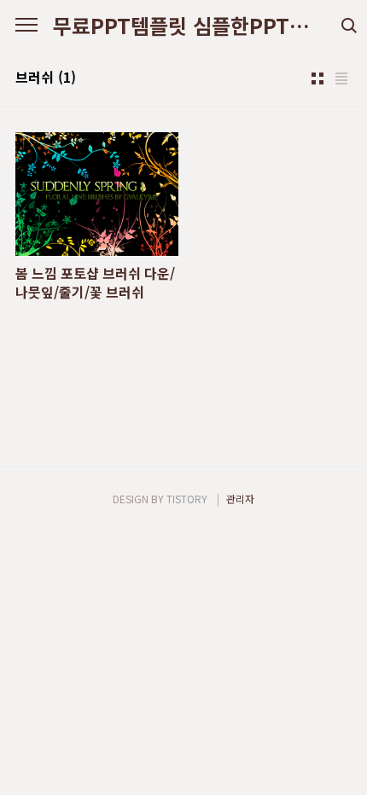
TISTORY (186, 498)
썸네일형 (317, 78)
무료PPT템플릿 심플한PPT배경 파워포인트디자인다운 (183, 25)
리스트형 (341, 78)
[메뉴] (26, 26)
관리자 (240, 498)
